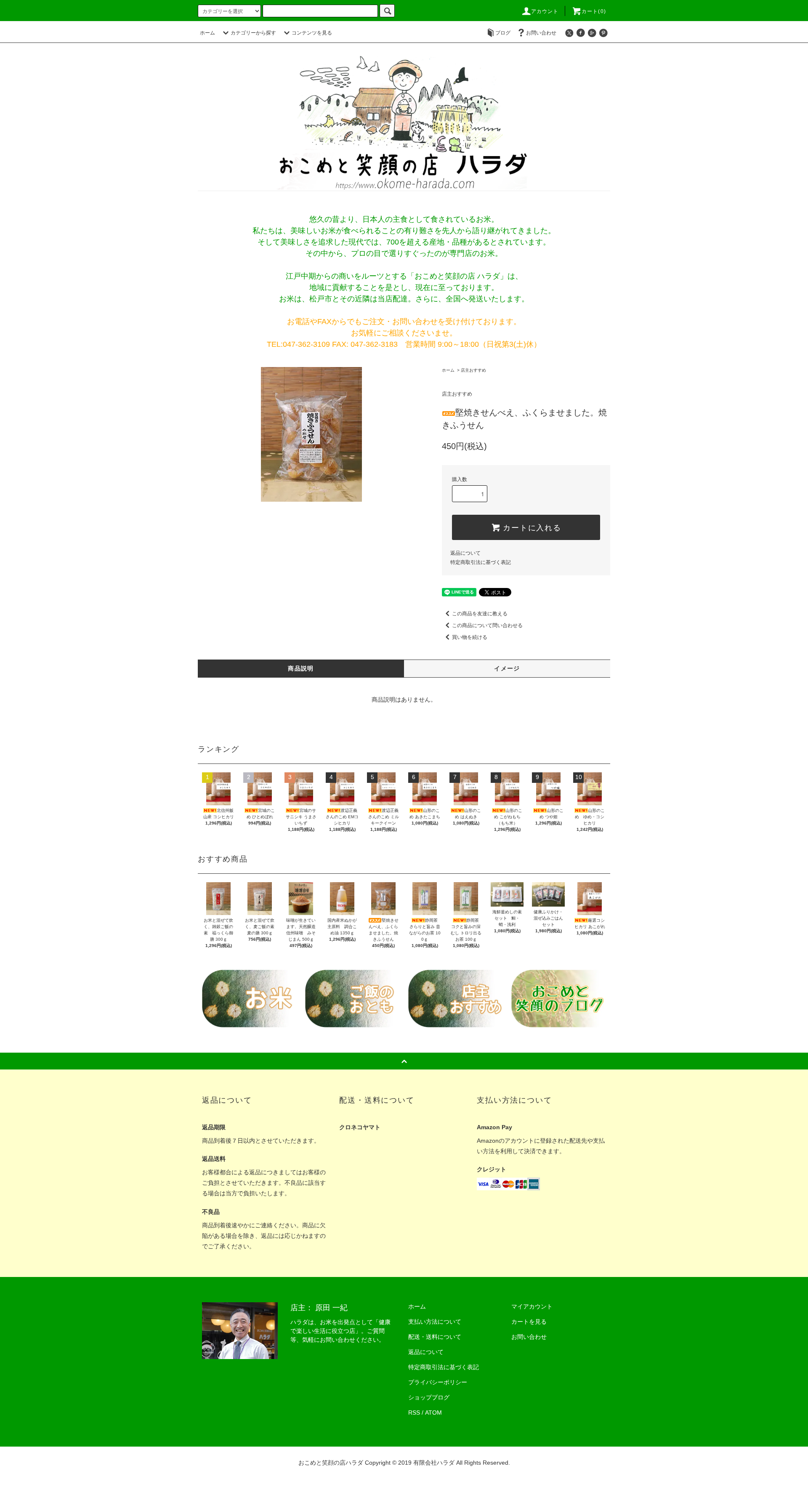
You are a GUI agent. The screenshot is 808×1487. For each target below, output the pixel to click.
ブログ (502, 33)
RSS (414, 1412)
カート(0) (594, 11)
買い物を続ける (469, 637)
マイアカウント (532, 1306)
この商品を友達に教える (480, 614)
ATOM (433, 1412)
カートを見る (529, 1321)
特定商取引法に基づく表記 (480, 562)
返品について (465, 553)
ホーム (207, 33)
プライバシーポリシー (437, 1382)
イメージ (507, 668)
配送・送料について (434, 1336)
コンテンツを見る (312, 33)
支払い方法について (434, 1321)
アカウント (545, 11)
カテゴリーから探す (253, 33)
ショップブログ (428, 1397)
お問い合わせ (541, 33)
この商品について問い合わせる (487, 625)
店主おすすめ (473, 370)
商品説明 (301, 668)
